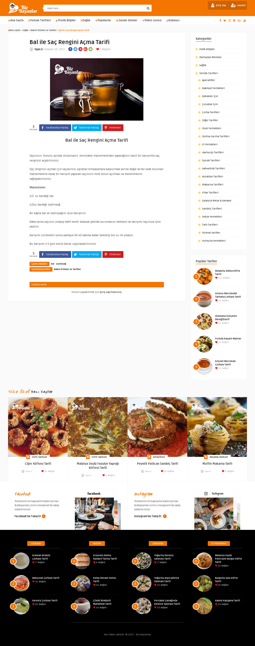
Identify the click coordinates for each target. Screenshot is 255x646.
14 (97, 585)
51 (36, 581)
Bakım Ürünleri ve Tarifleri (43, 30)
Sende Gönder (128, 20)
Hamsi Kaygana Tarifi (227, 600)
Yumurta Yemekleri (214, 240)
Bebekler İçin (210, 96)
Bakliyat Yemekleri (213, 88)
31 (45, 471)
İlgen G (39, 49)
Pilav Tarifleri (210, 192)
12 (158, 585)
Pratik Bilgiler (67, 20)
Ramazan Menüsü (210, 57)
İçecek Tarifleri (211, 160)
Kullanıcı (174, 20)
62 (36, 604)
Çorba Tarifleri (211, 112)
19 (97, 607)
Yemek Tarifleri (40, 20)
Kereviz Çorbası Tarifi (44, 600)
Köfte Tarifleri (39, 457)
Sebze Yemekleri (212, 216)
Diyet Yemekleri (211, 128)
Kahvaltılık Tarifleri (213, 168)
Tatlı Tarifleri (210, 224)
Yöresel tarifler (211, 232)
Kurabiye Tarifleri (212, 176)
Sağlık (86, 20)
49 (219, 323)
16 (219, 300)
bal (52, 264)
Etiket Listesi (153, 20)
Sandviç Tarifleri (212, 208)
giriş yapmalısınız (111, 292)
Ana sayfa (15, 30)
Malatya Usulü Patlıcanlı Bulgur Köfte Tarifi (228, 559)
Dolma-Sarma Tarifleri (215, 136)
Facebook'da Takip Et (28, 516)
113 (220, 278)
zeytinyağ (61, 264)
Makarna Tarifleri (212, 184)
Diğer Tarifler (210, 120)
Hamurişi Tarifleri (213, 152)
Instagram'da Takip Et (148, 516)
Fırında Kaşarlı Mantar (228, 338)
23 (219, 368)
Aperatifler (208, 80)
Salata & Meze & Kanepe (216, 200)
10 (165, 471)
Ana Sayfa (17, 20)
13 (158, 607)
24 (219, 342)
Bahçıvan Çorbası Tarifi (45, 578)
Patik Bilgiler (207, 49)
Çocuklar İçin (210, 104)
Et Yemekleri (209, 144)
